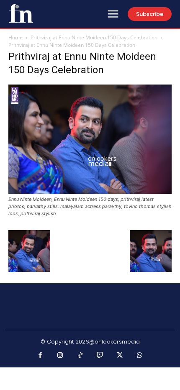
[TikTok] (80, 356)
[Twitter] (120, 356)
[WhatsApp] (140, 356)
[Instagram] (60, 356)
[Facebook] (41, 356)
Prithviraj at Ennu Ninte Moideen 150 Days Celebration (94, 37)
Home (15, 37)
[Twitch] (100, 356)
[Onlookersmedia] (20, 13)
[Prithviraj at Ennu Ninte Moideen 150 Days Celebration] (90, 191)
